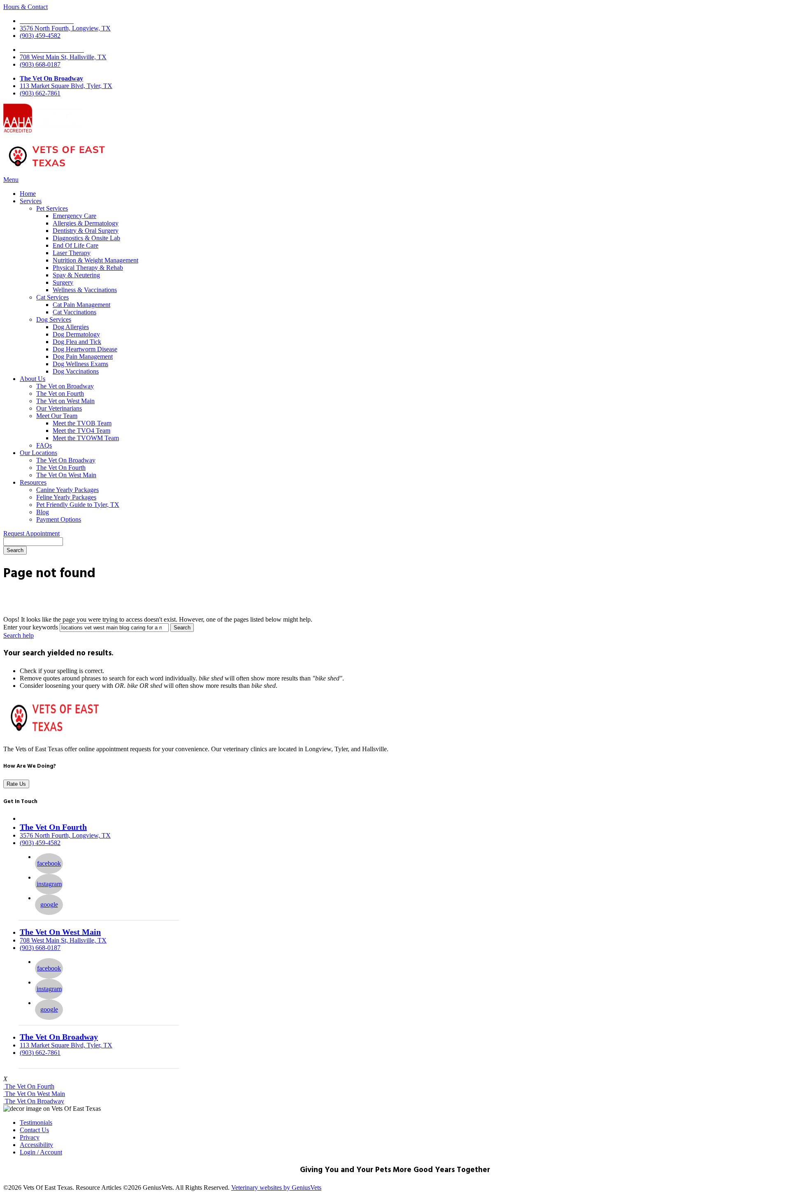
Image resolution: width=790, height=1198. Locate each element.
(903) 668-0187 (40, 64)
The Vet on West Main (65, 400)
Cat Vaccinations (74, 312)
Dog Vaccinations (76, 371)
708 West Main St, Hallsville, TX (63, 56)
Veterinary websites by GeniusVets (276, 1187)
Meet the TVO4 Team (81, 430)
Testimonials (36, 1122)
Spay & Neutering (76, 275)
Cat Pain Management (81, 304)
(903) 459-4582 (40, 35)
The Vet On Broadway (51, 78)
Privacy (30, 1137)
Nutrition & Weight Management (95, 260)
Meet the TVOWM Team (86, 437)
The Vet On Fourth (61, 467)
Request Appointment (31, 533)
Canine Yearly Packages (67, 489)
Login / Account (41, 1152)
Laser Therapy (72, 252)
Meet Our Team (56, 415)
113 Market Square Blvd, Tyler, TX (66, 85)
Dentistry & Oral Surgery (85, 230)
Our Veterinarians (59, 408)
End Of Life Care (75, 245)
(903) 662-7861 (40, 93)
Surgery (63, 282)
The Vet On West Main (66, 474)
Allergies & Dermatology (85, 223)
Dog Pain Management (83, 356)
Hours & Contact (25, 6)
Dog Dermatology (76, 334)
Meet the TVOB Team (82, 423)
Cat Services (52, 297)
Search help (18, 635)
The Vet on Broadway (65, 386)
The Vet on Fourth (60, 393)
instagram (49, 883)
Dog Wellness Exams (80, 363)
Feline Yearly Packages (66, 497)
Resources (33, 482)
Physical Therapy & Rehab (88, 267)
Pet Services (52, 208)
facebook (49, 863)
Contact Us (34, 1129)
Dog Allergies (71, 326)
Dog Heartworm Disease (85, 349)
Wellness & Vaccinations (85, 289)
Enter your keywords (30, 627)
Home (28, 193)
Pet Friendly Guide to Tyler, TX (77, 504)
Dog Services (53, 319)
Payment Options (58, 519)
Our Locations (38, 452)
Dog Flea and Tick (77, 341)
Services (31, 200)
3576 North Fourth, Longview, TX (65, 28)
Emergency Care (74, 215)
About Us (32, 378)
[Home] (56, 168)
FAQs (44, 445)
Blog (42, 511)
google (49, 904)
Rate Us (16, 784)
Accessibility (36, 1144)
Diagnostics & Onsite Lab (86, 237)
